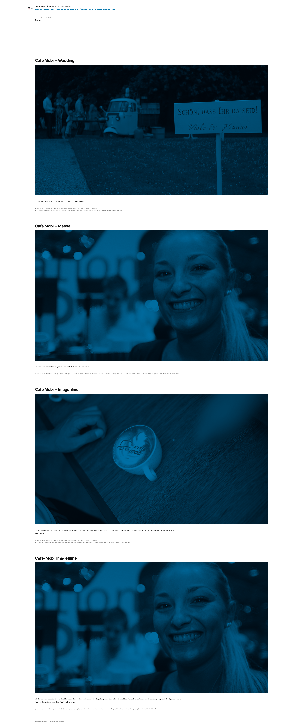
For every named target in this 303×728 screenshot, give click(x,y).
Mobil (98, 210)
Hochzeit (85, 210)
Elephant (63, 210)
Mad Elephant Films (169, 373)
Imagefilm (155, 373)
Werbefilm (154, 709)
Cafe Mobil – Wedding (54, 60)
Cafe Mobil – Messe (52, 226)
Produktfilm (147, 709)
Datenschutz (109, 9)
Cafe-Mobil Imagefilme (56, 558)
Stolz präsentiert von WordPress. (55, 721)
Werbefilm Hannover (44, 9)
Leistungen (60, 9)
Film (130, 373)
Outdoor (109, 210)
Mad (95, 210)
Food (93, 709)
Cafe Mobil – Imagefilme (56, 389)
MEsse (112, 542)
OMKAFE (103, 210)
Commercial (56, 210)
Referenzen (72, 9)
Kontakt (98, 9)
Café (38, 210)
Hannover (79, 210)
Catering (49, 210)
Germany (73, 210)
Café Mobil (43, 210)
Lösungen (83, 9)
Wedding (119, 210)
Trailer (114, 210)
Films (133, 373)
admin (39, 208)
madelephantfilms (43, 6)
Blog (91, 9)
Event (68, 210)
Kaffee (91, 210)
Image (149, 373)
